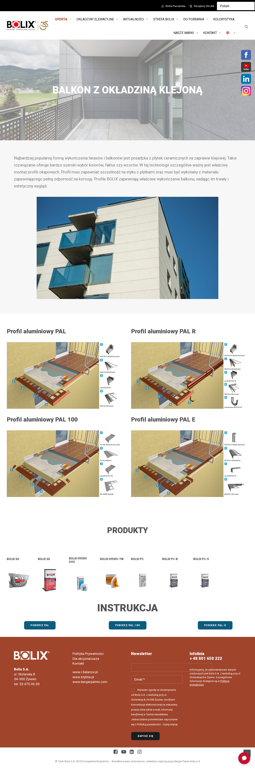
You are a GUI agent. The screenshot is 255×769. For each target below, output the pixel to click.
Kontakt (78, 663)
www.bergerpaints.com (90, 682)
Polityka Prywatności (88, 654)
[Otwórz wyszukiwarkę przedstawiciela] (244, 758)
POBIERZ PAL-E (215, 625)
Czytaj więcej (170, 724)
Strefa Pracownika (175, 6)
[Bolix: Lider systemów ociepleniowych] (27, 25)
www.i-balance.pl (85, 672)
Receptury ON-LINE (204, 6)
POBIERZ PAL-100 (127, 625)
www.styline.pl (83, 677)
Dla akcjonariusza (86, 659)
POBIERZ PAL (39, 625)
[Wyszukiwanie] (246, 26)
